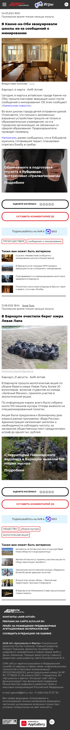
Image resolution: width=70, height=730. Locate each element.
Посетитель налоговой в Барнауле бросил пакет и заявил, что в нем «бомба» (41, 287)
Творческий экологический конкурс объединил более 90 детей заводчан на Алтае (40, 571)
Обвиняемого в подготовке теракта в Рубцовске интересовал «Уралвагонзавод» (32, 171)
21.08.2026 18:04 (11, 305)
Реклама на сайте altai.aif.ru (23, 621)
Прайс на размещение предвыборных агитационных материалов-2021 (29, 627)
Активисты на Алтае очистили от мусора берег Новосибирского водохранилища (39, 550)
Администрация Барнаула (17, 371)
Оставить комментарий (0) (35, 216)
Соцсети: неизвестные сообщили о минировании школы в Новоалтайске (35, 256)
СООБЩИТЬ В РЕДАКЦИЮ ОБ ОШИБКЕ (27, 633)
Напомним (9, 137)
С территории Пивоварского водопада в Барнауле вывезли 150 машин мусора (34, 459)
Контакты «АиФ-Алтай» (19, 616)
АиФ (32, 83)
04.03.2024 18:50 (11, 13)
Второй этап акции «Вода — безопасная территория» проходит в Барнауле (36, 581)
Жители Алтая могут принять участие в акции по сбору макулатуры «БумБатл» (40, 560)
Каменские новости (16, 105)
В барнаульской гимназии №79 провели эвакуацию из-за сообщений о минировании (38, 267)
